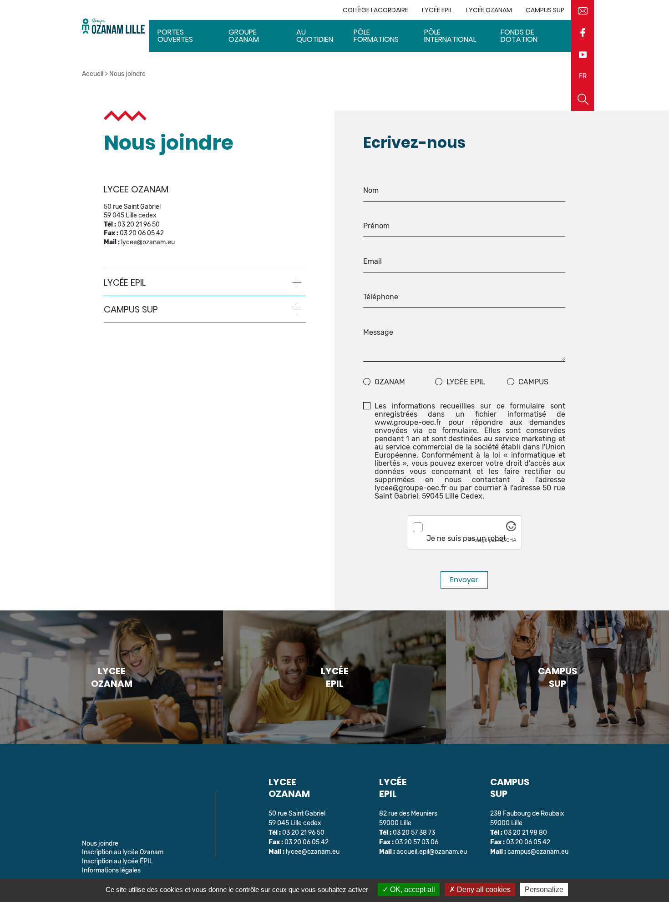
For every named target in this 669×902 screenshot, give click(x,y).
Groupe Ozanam (243, 36)
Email (372, 261)
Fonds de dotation (519, 36)
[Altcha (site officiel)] (511, 528)
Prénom (376, 226)
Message (378, 332)
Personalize (544, 889)
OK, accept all (411, 889)
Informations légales (111, 870)
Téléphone (380, 297)
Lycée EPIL (465, 382)
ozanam (390, 382)
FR (583, 76)
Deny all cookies (483, 889)
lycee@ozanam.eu (148, 242)
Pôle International (450, 36)
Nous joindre (100, 843)
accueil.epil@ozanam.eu (431, 852)
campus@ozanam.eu (537, 852)
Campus (533, 382)
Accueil (92, 74)
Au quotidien (314, 36)
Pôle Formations (376, 36)
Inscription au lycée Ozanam (122, 852)
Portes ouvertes (175, 36)
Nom (371, 190)
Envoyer (464, 579)
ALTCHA (507, 540)
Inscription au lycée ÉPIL (117, 861)
